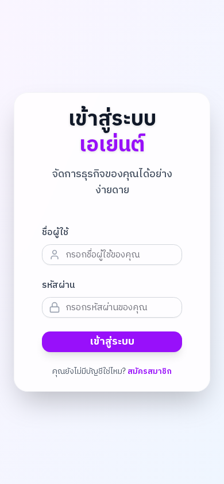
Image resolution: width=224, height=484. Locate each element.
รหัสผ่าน (58, 285)
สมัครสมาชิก (150, 371)
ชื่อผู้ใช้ (55, 233)
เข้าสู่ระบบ (112, 341)
